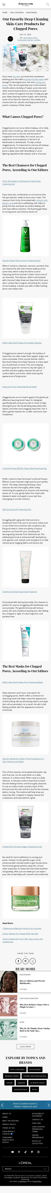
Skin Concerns (17, 12)
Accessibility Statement (38, 1114)
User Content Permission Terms (38, 1129)
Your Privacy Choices (8, 1132)
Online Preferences (38, 1136)
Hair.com (36, 1123)
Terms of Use (8, 1128)
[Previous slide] (2, 1105)
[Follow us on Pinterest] (32, 1152)
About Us (6, 1113)
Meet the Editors (10, 1121)
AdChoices (23, 1181)
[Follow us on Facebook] (19, 1152)
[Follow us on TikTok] (25, 1152)
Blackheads (31, 12)
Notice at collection (37, 1142)
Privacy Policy (9, 1124)
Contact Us (37, 1119)
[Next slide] (49, 1105)
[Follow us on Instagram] (38, 1152)
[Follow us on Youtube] (12, 1152)
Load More (25, 1046)
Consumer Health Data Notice (8, 1139)
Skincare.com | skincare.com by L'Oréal (29, 39)
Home (4, 12)
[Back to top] (45, 1187)
